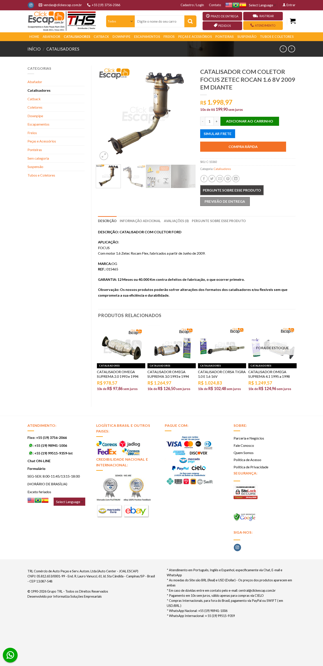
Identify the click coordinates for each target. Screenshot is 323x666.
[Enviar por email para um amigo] (219, 178)
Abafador (51, 36)
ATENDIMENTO (265, 25)
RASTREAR (266, 16)
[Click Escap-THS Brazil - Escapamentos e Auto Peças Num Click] (62, 21)
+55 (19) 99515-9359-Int (53, 453)
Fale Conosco (244, 445)
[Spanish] (242, 5)
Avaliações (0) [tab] (176, 221)
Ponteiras (224, 36)
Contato (215, 5)
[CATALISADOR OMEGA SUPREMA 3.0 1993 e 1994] (171, 344)
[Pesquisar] (190, 21)
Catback (101, 36)
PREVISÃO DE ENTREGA (225, 201)
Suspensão (247, 36)
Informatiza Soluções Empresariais (77, 596)
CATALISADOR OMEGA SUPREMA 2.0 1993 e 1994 (117, 374)
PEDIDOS (224, 25)
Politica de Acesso (247, 460)
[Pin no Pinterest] (227, 178)
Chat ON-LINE (39, 461)
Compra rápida (243, 146)
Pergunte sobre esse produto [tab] (219, 221)
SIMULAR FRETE (218, 133)
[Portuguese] (235, 5)
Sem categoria (38, 158)
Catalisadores (77, 36)
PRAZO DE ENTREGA (224, 16)
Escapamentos (147, 36)
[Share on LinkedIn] (236, 178)
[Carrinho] (293, 21)
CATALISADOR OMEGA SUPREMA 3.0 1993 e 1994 (168, 374)
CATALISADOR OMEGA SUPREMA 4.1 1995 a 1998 (269, 374)
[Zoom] (104, 155)
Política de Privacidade (251, 467)
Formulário (36, 468)
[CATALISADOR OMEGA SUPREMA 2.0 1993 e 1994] (121, 344)
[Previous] (105, 113)
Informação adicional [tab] (140, 221)
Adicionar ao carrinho (249, 121)
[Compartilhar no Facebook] (204, 178)
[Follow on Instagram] (31, 5)
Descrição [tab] (107, 221)
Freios (169, 36)
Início (34, 49)
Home (34, 36)
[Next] (186, 113)
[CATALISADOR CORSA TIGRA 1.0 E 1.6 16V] (222, 344)
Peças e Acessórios (195, 36)
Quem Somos (244, 453)
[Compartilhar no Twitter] (212, 178)
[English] (228, 5)
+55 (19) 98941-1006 (50, 445)
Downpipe (121, 36)
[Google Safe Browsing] (245, 518)
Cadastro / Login (192, 5)
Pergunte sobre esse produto (232, 190)
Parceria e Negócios (249, 438)
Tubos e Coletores (277, 36)
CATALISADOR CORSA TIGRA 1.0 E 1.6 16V (222, 374)
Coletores (34, 107)
